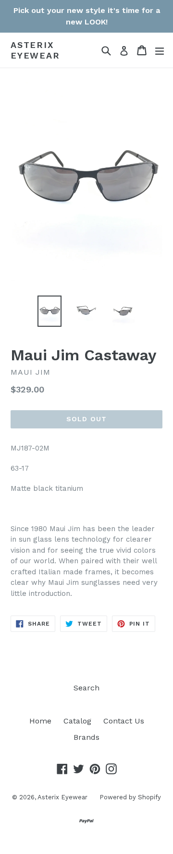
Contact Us (123, 720)
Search (86, 687)
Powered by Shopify (130, 797)
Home (40, 720)
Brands (86, 737)
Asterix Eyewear (35, 50)
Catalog (77, 720)
